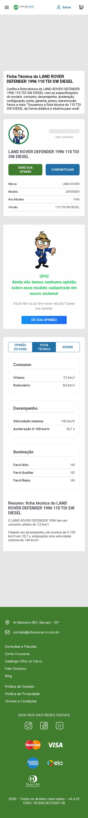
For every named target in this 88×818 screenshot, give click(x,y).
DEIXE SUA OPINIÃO (25, 169)
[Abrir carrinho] (7, 7)
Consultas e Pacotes (21, 646)
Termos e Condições (21, 701)
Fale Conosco (15, 668)
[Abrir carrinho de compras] (81, 7)
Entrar (67, 7)
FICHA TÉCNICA (44, 347)
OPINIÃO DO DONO (20, 347)
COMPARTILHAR (62, 169)
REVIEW (68, 347)
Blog (8, 676)
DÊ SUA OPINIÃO (44, 320)
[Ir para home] (24, 7)
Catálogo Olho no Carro (23, 661)
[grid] (44, 426)
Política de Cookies (19, 686)
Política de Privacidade (22, 694)
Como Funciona (17, 654)
